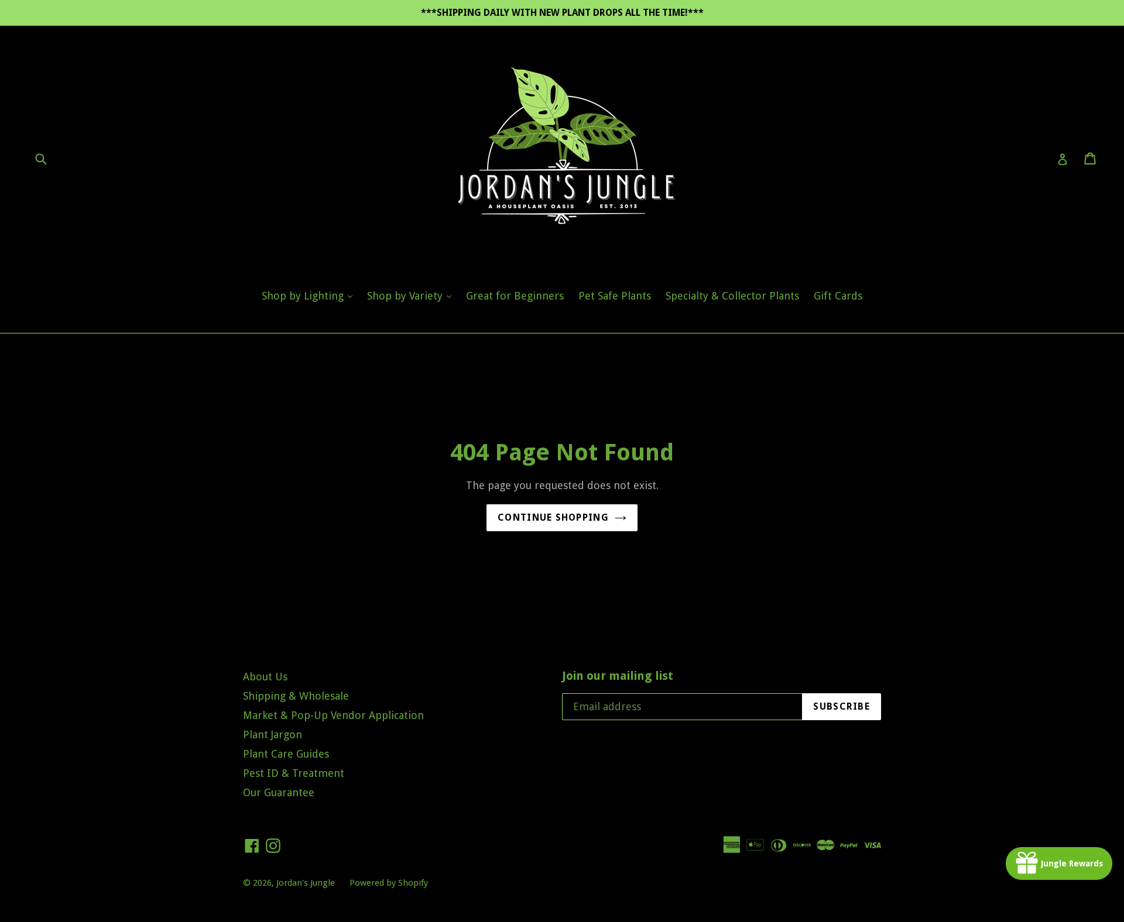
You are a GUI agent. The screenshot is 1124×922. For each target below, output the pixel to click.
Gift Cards (838, 296)
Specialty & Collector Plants (732, 296)
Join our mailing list (617, 676)
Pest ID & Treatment (293, 773)
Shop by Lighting (310, 295)
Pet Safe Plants (614, 296)
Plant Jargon (272, 734)
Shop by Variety (412, 295)
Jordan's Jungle (305, 883)
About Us (265, 676)
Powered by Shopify (388, 883)
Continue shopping (553, 517)
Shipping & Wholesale (296, 696)
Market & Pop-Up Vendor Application (333, 715)
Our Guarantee (278, 792)
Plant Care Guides (286, 754)
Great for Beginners (515, 296)
